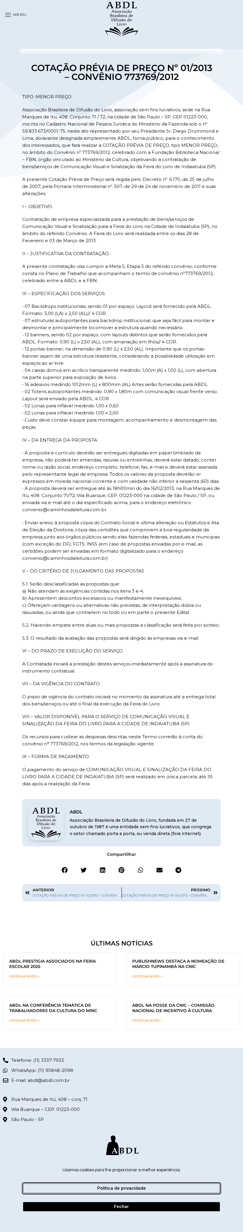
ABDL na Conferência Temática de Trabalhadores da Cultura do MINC (53, 1008)
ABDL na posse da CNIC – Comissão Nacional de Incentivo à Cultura (173, 1008)
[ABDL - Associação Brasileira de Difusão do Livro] (121, 18)
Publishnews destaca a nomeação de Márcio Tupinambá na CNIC (178, 963)
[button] (15, 14)
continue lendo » (24, 976)
